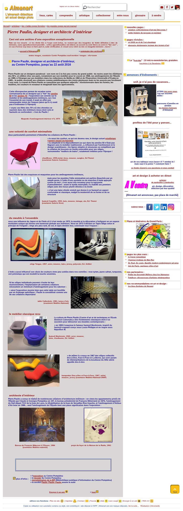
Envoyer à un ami (57, 492)
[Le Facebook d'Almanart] (167, 7)
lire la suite (132, 506)
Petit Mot (137, 60)
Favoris (93, 501)
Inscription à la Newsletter (150, 63)
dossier (37, 478)
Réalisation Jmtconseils (150, 506)
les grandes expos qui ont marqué (62, 26)
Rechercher (85, 7)
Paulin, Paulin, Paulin (51, 482)
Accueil (6, 26)
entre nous (123, 15)
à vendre (156, 15)
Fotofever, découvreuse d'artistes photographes (149, 278)
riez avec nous (170, 91)
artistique (84, 15)
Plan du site (55, 501)
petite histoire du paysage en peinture (144, 33)
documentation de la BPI (43, 480)
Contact (81, 501)
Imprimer (69, 501)
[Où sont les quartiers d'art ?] (152, 235)
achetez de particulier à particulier (162, 181)
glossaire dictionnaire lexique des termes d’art (148, 45)
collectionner (103, 15)
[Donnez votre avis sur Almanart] (162, 7)
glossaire (140, 15)
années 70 (22, 96)
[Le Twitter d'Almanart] (172, 7)
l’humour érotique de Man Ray (141, 260)
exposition (38, 476)
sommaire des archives (91, 51)
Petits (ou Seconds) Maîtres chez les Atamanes (148, 275)
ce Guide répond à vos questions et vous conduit (152, 168)
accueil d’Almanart (29, 51)
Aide (103, 501)
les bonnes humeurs (168, 108)
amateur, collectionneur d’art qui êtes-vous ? (147, 30)
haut (93, 492)
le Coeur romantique (137, 257)
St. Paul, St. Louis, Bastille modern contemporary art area (153, 263)
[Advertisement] (58, 464)
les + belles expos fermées (33, 26)
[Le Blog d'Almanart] (177, 7)
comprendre (66, 15)
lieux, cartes (46, 15)
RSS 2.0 (146, 501)
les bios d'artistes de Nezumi (140, 286)
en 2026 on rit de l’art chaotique (142, 42)
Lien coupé (114, 501)
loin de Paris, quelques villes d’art (143, 266)
